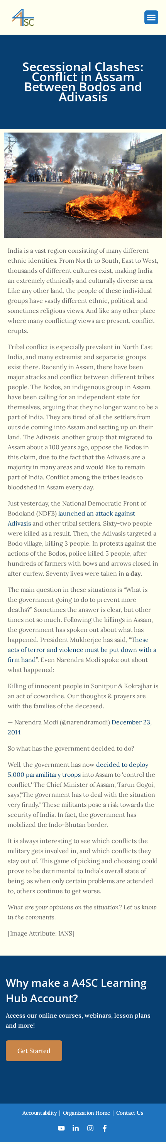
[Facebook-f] (105, 1128)
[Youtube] (61, 1128)
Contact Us (130, 1112)
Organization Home (86, 1112)
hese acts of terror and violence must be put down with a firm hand (82, 650)
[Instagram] (90, 1128)
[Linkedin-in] (75, 1128)
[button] (151, 17)
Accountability (39, 1112)
